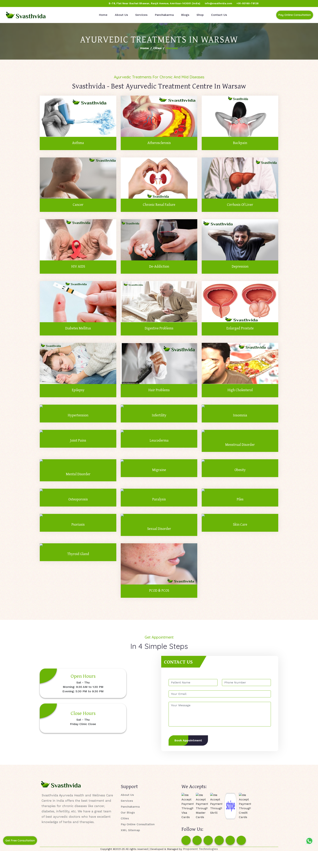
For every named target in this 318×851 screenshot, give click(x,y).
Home (103, 15)
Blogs (185, 15)
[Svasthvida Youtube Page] (44, 3)
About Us (121, 15)
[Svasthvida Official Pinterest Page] (30, 3)
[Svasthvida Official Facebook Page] (9, 3)
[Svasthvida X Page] (208, 840)
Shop (200, 15)
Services (141, 15)
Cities (157, 48)
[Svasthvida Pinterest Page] (219, 840)
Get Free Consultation (20, 840)
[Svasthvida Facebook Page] (186, 840)
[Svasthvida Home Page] (26, 15)
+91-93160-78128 (247, 3)
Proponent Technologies (200, 849)
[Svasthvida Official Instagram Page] (16, 3)
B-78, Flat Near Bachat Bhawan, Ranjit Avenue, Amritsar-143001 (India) (154, 3)
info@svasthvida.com (218, 3)
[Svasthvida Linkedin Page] (230, 840)
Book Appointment (188, 740)
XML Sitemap (130, 830)
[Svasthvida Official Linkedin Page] (37, 3)
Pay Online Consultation (294, 15)
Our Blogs (128, 812)
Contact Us (219, 15)
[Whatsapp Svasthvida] (309, 840)
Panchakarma (164, 15)
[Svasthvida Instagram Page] (197, 840)
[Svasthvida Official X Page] (23, 3)
